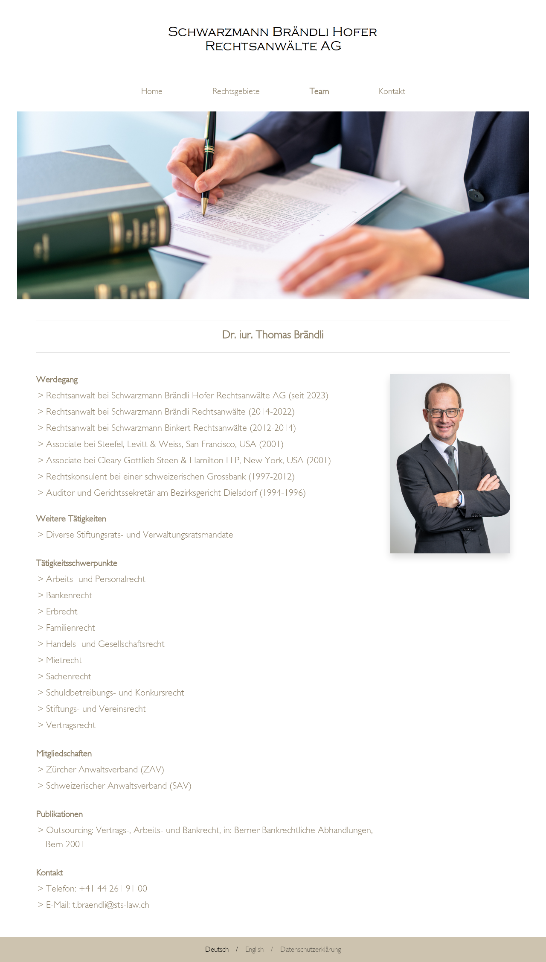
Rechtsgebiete (236, 91)
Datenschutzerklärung (310, 949)
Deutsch (217, 949)
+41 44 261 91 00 (113, 888)
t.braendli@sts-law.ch (111, 904)
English (254, 949)
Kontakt (392, 91)
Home (152, 91)
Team (319, 91)
